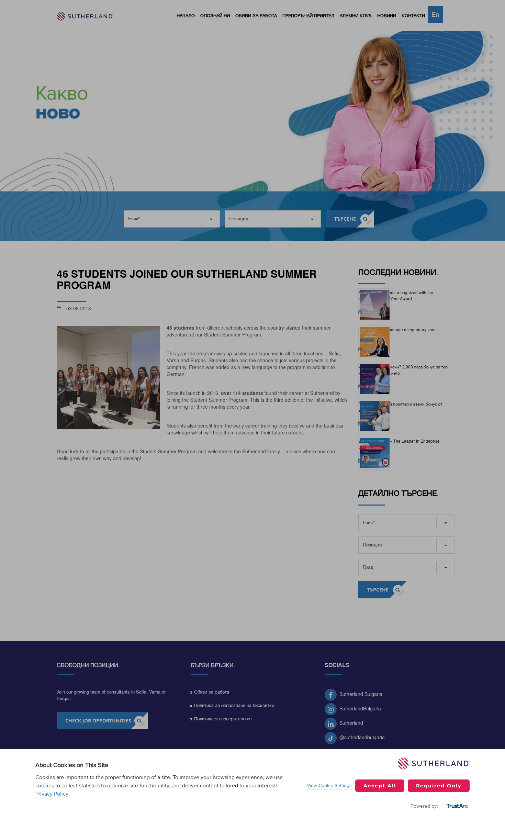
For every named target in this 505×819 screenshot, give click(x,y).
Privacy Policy (51, 794)
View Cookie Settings (329, 785)
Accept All (379, 786)
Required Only (438, 786)
